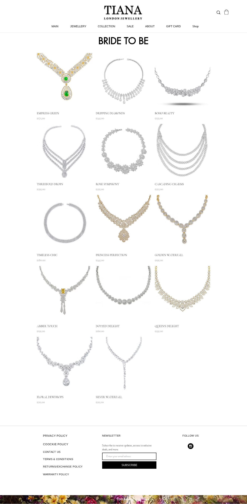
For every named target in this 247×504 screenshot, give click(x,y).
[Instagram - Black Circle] (190, 446)
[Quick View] (64, 81)
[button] (226, 12)
